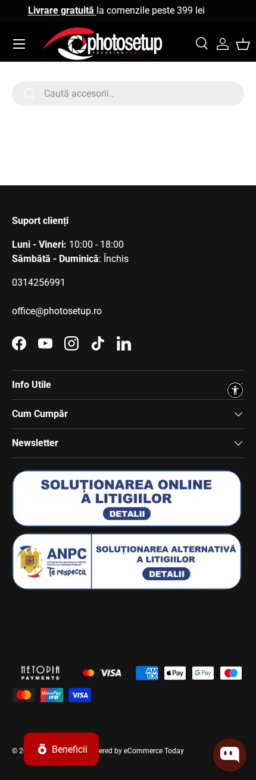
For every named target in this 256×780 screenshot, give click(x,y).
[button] (243, 44)
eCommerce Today (154, 751)
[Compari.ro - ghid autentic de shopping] (71, 620)
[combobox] (128, 93)
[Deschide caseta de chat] (229, 755)
